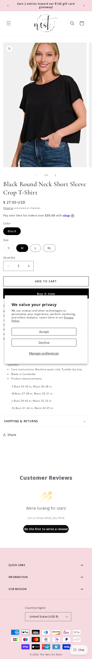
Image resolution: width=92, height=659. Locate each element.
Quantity (9, 257)
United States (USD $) (44, 616)
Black (12, 231)
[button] (8, 23)
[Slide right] (55, 175)
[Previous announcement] (8, 5)
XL (49, 248)
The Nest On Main (51, 654)
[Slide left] (36, 175)
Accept (44, 332)
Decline (44, 342)
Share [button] (11, 435)
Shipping (8, 207)
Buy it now (46, 293)
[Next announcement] (84, 5)
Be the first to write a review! (46, 529)
